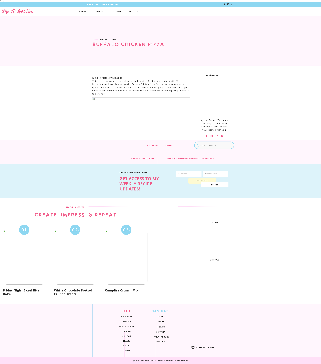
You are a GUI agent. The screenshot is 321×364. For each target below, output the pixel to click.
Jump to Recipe (100, 77)
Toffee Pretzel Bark (143, 158)
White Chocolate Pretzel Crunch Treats (73, 292)
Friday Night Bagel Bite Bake (21, 292)
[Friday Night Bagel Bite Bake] (24, 257)
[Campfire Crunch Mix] (126, 257)
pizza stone (123, 218)
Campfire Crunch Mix (121, 290)
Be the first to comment (160, 145)
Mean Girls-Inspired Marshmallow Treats (189, 158)
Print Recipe (115, 77)
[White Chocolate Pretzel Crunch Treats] (75, 257)
